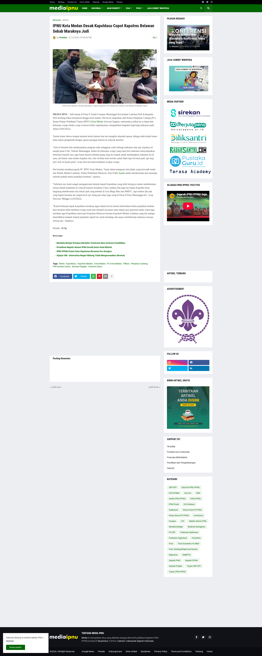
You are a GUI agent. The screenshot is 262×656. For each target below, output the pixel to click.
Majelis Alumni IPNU (198, 521)
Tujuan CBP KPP (194, 566)
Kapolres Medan (85, 264)
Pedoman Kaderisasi (189, 532)
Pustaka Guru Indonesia (178, 452)
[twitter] (207, 2)
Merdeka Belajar (176, 527)
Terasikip (171, 446)
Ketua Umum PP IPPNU (179, 515)
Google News (88, 651)
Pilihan (126, 264)
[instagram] (211, 2)
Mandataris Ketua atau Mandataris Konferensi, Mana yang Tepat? (187, 38)
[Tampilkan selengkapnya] (111, 276)
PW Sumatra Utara (61, 266)
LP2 (182, 521)
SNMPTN (186, 555)
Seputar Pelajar (175, 566)
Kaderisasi (173, 510)
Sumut (122, 173)
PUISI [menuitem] (138, 8)
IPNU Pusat (174, 504)
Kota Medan (97, 121)
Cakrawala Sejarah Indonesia (140, 641)
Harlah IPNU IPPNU (177, 498)
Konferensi (198, 515)
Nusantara (103, 641)
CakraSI (170, 468)
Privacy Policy (160, 651)
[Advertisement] (105, 319)
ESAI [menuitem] (128, 8)
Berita (66, 20)
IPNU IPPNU (195, 498)
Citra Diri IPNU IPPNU (190, 487)
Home (52, 2)
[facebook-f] (196, 637)
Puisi (171, 543)
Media (84, 638)
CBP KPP (173, 487)
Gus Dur (187, 493)
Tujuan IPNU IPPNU (177, 572)
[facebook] (203, 2)
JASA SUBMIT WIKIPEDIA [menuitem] (158, 8)
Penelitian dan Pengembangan (181, 462)
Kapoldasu (71, 264)
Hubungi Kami (115, 651)
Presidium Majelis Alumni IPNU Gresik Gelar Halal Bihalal (84, 247)
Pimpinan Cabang (139, 264)
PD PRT (172, 532)
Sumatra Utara (95, 266)
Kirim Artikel (85, 2)
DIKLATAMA (174, 493)
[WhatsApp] (93, 276)
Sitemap (96, 2)
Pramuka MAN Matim (177, 457)
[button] (201, 8)
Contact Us (72, 2)
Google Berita (107, 2)
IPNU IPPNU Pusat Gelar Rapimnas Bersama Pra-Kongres (84, 251)
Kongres (172, 521)
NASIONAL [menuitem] (96, 8)
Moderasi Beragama (196, 527)
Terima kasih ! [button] (15, 647)
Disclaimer (145, 651)
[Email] (105, 276)
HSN (198, 493)
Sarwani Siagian (79, 266)
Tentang (61, 2)
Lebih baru (56, 387)
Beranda (57, 20)
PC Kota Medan (114, 264)
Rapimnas (173, 555)
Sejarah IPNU (174, 560)
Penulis (119, 2)
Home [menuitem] (84, 8)
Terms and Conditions (181, 651)
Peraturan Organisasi (178, 538)
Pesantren (196, 538)
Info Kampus (189, 504)
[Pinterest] (99, 276)
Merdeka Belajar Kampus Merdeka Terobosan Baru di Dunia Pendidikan (91, 243)
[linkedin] (198, 368)
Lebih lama (153, 387)
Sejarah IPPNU (191, 560)
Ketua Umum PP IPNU (192, 510)
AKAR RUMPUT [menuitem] (113, 8)
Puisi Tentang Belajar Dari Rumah (183, 549)
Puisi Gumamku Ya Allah (188, 543)
